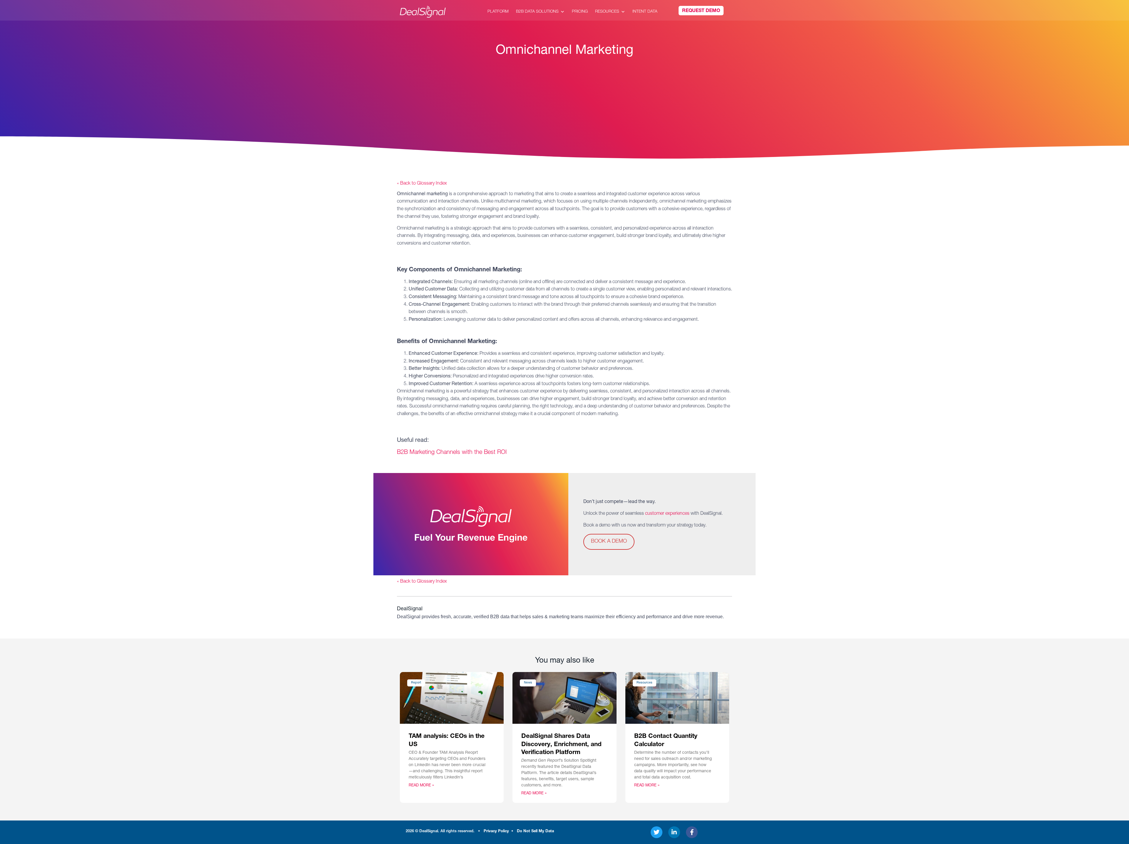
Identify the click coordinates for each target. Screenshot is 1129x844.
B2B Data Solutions (537, 12)
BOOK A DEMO (609, 541)
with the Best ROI (452, 453)
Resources (607, 12)
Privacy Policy (496, 831)
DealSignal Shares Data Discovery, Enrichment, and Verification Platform (561, 744)
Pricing (580, 12)
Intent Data (644, 12)
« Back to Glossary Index (422, 183)
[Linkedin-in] (674, 832)
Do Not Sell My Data (535, 831)
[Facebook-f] (692, 832)
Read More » (421, 786)
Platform (498, 12)
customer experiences (667, 514)
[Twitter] (656, 832)
